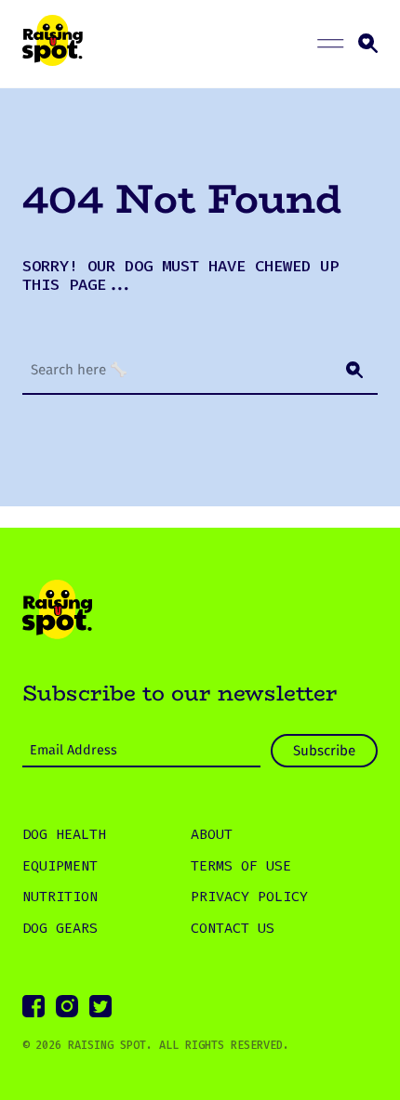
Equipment (60, 866)
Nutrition (60, 896)
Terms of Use (241, 866)
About (212, 834)
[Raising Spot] (57, 612)
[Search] (354, 370)
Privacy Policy (249, 896)
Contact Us (232, 928)
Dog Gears (60, 928)
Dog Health (64, 834)
